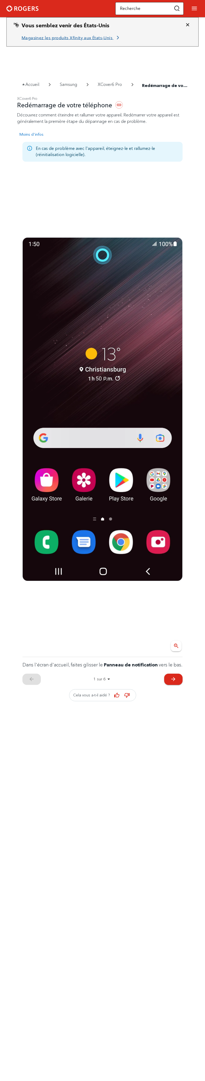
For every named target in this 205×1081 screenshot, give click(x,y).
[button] (177, 8)
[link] (71, 37)
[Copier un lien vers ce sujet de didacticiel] (119, 105)
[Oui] (117, 695)
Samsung (68, 84)
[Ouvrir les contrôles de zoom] (176, 646)
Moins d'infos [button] (31, 134)
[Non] (127, 695)
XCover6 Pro (110, 84)
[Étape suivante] (102, 409)
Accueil (32, 84)
